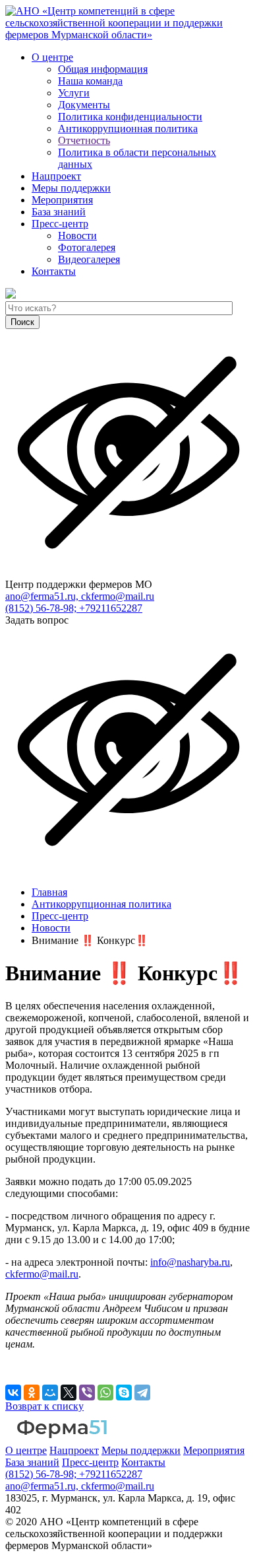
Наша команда (90, 81)
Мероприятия (62, 199)
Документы (84, 104)
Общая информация (103, 69)
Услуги (74, 92)
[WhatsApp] (105, 1392)
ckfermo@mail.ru (41, 1274)
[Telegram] (142, 1392)
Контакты (54, 271)
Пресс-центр (60, 223)
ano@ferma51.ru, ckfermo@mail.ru (79, 596)
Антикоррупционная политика (128, 128)
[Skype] (124, 1392)
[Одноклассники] (32, 1392)
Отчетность (84, 140)
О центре (52, 57)
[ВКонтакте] (13, 1392)
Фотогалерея (86, 247)
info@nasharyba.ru (190, 1262)
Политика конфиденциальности (130, 116)
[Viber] (87, 1392)
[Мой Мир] (50, 1392)
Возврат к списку (44, 1406)
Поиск (22, 322)
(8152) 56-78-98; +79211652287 (73, 608)
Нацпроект (56, 176)
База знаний (59, 211)
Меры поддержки (71, 188)
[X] (68, 1392)
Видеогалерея (89, 259)
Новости (77, 235)
